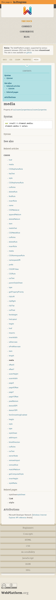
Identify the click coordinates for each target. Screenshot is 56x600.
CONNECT (27, 26)
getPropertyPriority (16, 292)
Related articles (13, 86)
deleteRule (13, 192)
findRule (12, 196)
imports (12, 333)
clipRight (12, 301)
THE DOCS (26, 21)
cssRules (12, 187)
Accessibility (28, 552)
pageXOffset (13, 387)
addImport (13, 437)
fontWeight (13, 314)
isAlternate (13, 342)
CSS (28, 546)
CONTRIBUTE (27, 31)
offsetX (11, 365)
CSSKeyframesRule (16, 182)
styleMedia (13, 483)
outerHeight (13, 374)
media (36, 60)
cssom (17, 60)
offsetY (11, 369)
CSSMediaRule (14, 233)
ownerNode (13, 456)
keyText (12, 173)
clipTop (11, 305)
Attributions (10, 97)
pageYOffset (13, 396)
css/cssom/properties (21, 109)
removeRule (13, 465)
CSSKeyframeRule (16, 169)
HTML (28, 540)
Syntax (7, 75)
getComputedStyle (16, 474)
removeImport (14, 460)
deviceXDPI (13, 406)
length (11, 355)
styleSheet (13, 433)
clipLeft (12, 296)
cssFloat (12, 310)
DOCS (5, 60)
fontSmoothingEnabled (18, 415)
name (11, 205)
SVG (28, 570)
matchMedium (14, 469)
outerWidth (13, 378)
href (10, 160)
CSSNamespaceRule (17, 255)
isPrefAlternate (14, 346)
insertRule (13, 201)
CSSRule (12, 273)
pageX (11, 383)
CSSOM (11, 89)
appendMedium (15, 214)
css (11, 60)
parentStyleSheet (16, 283)
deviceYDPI (13, 410)
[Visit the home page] (27, 10)
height (11, 324)
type (10, 287)
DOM (28, 564)
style (11, 178)
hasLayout (13, 319)
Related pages (12, 92)
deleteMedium (14, 219)
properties (27, 60)
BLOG (27, 37)
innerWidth (13, 337)
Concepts (28, 534)
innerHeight (13, 478)
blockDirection (14, 442)
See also (8, 83)
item (10, 223)
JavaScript (28, 558)
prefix (11, 264)
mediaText (13, 228)
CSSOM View (14, 269)
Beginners (28, 528)
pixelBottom (13, 401)
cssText (11, 278)
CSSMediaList (14, 210)
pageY (11, 392)
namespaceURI (14, 260)
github (29, 52)
